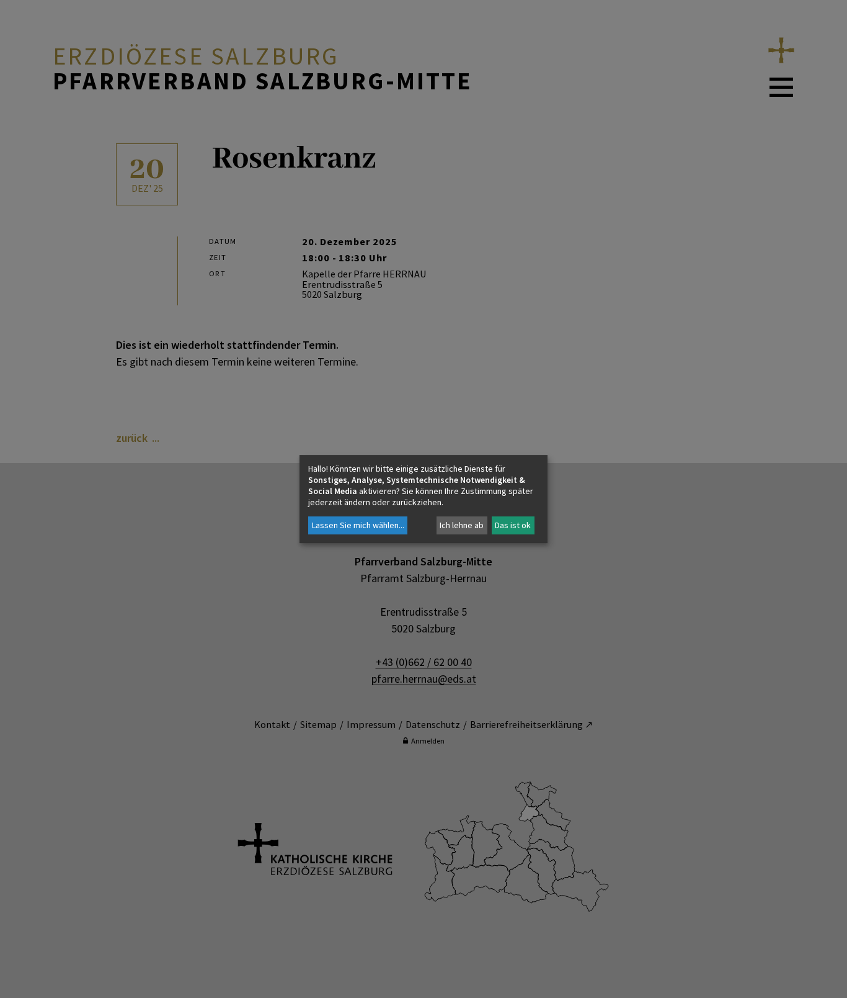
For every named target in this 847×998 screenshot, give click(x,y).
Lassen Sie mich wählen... (358, 525)
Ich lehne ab (462, 525)
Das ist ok (513, 525)
